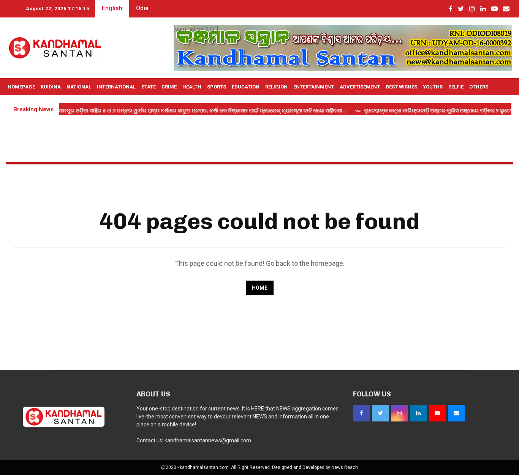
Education (246, 87)
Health (191, 87)
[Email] (456, 413)
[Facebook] (361, 413)
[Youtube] (437, 413)
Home (259, 288)
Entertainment (313, 87)
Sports (216, 87)
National (78, 87)
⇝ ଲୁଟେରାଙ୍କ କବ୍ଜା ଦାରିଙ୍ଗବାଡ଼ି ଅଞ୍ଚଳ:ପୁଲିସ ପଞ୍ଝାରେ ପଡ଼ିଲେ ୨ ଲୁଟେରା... (429, 110)
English (112, 8)
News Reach (344, 467)
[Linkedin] (418, 413)
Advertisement (360, 87)
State (148, 87)
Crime (169, 87)
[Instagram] (399, 413)
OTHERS (478, 87)
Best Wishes (401, 87)
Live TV (16, 104)
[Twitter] (380, 413)
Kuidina (51, 87)
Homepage (21, 87)
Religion (276, 87)
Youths (433, 87)
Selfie (456, 87)
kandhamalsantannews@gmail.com (208, 440)
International (116, 87)
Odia (142, 8)
